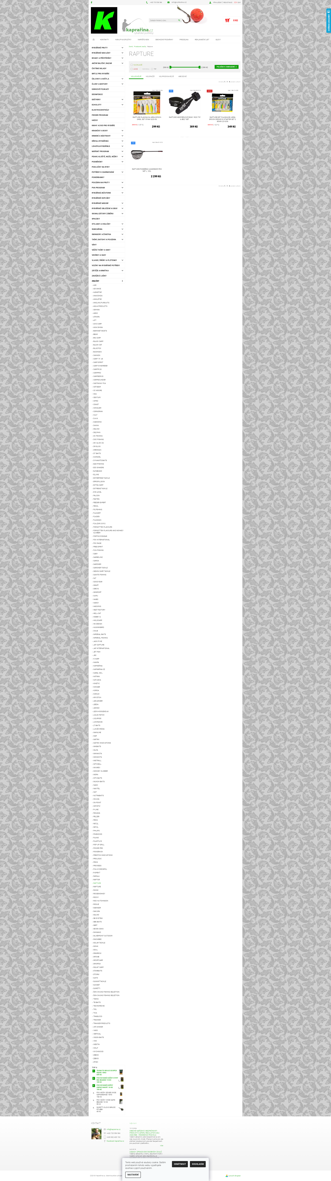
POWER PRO (98, 848)
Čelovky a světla (100, 79)
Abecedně (182, 76)
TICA (95, 1013)
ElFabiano (97, 471)
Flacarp (97, 513)
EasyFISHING (98, 464)
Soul (95, 950)
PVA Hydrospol (100, 869)
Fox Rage (97, 543)
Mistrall (97, 761)
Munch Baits (99, 781)
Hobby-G (97, 617)
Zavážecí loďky (99, 276)
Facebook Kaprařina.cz (115, 1141)
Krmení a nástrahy (101, 136)
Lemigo (96, 708)
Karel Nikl (98, 673)
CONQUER (97, 408)
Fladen (96, 516)
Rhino (96, 890)
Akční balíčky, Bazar (102, 63)
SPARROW (97, 953)
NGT (95, 792)
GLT (94, 578)
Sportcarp (98, 960)
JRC (94, 655)
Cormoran (98, 411)
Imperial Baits (99, 634)
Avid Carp (97, 324)
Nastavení (133, 1174)
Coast (96, 404)
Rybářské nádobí (100, 203)
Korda (96, 690)
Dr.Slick (97, 446)
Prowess (97, 866)
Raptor (96, 880)
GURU (95, 596)
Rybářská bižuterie (101, 193)
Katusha (97, 680)
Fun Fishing (98, 550)
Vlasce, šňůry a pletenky (104, 260)
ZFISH (95, 1062)
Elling (96, 474)
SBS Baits (97, 922)
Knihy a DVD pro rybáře (103, 125)
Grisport (97, 592)
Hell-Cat (97, 613)
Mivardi (96, 767)
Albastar (97, 292)
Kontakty (104, 40)
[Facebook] (92, 2)
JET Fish (96, 652)
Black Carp (98, 341)
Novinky (133, 1123)
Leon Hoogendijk (101, 711)
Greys (96, 589)
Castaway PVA (99, 383)
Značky (95, 281)
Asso (95, 313)
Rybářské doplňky (101, 198)
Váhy (94, 245)
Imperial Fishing (100, 638)
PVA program (98, 188)
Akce (136, 69)
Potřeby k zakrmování (103, 172)
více (161, 1146)
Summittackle (99, 981)
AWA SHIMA (98, 327)
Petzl (96, 824)
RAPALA (96, 876)
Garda (96, 561)
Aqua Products (100, 306)
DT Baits (97, 453)
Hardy (96, 603)
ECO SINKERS (98, 467)
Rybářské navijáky (101, 53)
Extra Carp (98, 485)
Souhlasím (198, 1164)
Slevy (218, 40)
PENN (95, 820)
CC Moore (97, 390)
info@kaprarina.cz (113, 1129)
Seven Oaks (98, 929)
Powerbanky (98, 177)
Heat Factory (99, 610)
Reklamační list (202, 40)
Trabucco (97, 1016)
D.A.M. (95, 418)
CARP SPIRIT (98, 362)
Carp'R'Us (97, 369)
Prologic (97, 859)
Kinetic (96, 683)
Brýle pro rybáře (100, 74)
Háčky (95, 120)
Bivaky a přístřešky (101, 58)
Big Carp (97, 338)
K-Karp (96, 659)
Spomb (96, 957)
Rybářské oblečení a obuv (105, 208)
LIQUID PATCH (98, 715)
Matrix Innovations (102, 743)
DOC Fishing (98, 439)
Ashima (96, 310)
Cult (95, 415)
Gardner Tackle (100, 568)
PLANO (96, 838)
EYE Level (97, 492)
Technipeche (99, 1006)
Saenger (97, 908)
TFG (95, 1009)
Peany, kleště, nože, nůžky (105, 157)
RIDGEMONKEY (99, 894)
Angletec (97, 299)
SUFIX (95, 978)
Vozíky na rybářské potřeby (106, 265)
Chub (95, 631)
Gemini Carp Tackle (101, 571)
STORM (96, 974)
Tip (155, 69)
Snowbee (97, 939)
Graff (96, 585)
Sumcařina (97, 229)
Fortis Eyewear (100, 536)
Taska (96, 999)
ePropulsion (99, 481)
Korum (96, 694)
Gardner (97, 564)
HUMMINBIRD (98, 627)
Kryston (97, 697)
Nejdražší (150, 76)
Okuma (96, 799)
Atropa (96, 317)
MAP (95, 736)
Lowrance (98, 722)
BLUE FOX (97, 348)
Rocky (96, 897)
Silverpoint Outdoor (102, 936)
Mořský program (100, 151)
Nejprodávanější (166, 76)
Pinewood (97, 834)
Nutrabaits (98, 795)
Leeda (96, 704)
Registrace (227, 2)
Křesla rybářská (100, 141)
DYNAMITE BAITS (100, 460)
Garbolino (98, 557)
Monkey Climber (100, 771)
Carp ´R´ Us (98, 359)
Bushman (97, 352)
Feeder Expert (99, 502)
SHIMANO (97, 932)
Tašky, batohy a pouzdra (104, 239)
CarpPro (97, 373)
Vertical (97, 1034)
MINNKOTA (97, 754)
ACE (94, 285)
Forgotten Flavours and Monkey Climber (108, 532)
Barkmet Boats (100, 331)
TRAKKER (97, 1020)
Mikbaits (97, 746)
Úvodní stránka (94, 39)
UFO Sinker (98, 1027)
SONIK (95, 946)
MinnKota (97, 757)
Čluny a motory (100, 84)
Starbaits (97, 971)
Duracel (97, 457)
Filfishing (97, 509)
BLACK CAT (97, 345)
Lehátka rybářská (101, 146)
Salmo (96, 915)
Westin (96, 1044)
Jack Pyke (97, 641)
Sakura (96, 911)
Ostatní (96, 806)
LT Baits (96, 725)
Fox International (101, 540)
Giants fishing (99, 575)
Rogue (96, 904)
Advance (97, 289)
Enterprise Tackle (101, 478)
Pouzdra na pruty (101, 182)
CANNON (96, 355)
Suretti (96, 988)
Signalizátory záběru (102, 214)
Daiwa (96, 425)
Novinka (145, 69)
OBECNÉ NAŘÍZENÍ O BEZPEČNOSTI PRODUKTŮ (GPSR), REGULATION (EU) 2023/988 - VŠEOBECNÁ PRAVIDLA (144, 1133)
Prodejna (184, 40)
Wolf (95, 1048)
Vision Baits (98, 1037)
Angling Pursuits (101, 303)
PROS (95, 862)
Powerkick (98, 852)
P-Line (96, 809)
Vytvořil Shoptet (234, 1176)
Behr (95, 334)
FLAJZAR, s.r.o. (99, 523)
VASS (95, 1030)
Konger (96, 687)
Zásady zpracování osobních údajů (146, 1152)
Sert (95, 925)
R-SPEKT (96, 873)
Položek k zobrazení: (226, 67)
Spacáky (96, 219)
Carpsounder (99, 380)
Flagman (97, 520)
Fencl (96, 506)
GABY (95, 554)
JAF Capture (98, 645)
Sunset (96, 985)
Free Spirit (98, 547)
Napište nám (143, 40)
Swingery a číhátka (101, 234)
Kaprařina (98, 666)
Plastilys (97, 841)
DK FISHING (98, 436)
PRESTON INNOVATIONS (102, 855)
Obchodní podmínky (164, 40)
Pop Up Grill (98, 845)
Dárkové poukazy (100, 89)
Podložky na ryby (101, 167)
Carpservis (98, 376)
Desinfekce (97, 94)
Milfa (95, 750)
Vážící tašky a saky (101, 250)
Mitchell (97, 764)
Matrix (96, 739)
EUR (239, 2)
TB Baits (97, 1002)
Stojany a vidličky (101, 224)
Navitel (96, 788)
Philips (96, 831)
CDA (95, 394)
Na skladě (138, 65)
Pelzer (96, 816)
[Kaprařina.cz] (104, 20)
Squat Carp (98, 967)
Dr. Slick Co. (98, 443)
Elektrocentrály (100, 110)
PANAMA (96, 813)
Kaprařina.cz (99, 669)
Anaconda (98, 296)
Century (97, 397)
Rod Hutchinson (100, 901)
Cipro (95, 401)
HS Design (97, 624)
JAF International (101, 648)
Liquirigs (97, 718)
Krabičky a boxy (100, 131)
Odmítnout (180, 1164)
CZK (235, 2)
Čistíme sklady (99, 68)
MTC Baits (97, 778)
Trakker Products (101, 1023)
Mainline (97, 732)
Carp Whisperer (100, 366)
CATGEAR (97, 387)
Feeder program (100, 115)
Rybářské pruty (100, 48)
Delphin (96, 432)
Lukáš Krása (99, 729)
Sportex (97, 964)
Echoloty (96, 105)
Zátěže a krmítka (100, 271)
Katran (96, 676)
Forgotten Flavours (102, 527)
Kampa (96, 662)
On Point (97, 802)
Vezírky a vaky (99, 255)
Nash (95, 785)
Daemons (97, 422)
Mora (95, 774)
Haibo (95, 599)
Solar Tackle (99, 943)
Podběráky (97, 162)
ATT (94, 320)
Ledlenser (98, 701)
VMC (95, 1041)
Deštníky (96, 99)
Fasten (96, 499)
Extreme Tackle (100, 488)
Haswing (97, 606)
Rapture (97, 883)
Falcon (96, 495)
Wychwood (98, 1051)
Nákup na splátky (123, 40)
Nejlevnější (136, 76)
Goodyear (97, 582)
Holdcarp (97, 620)
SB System (98, 918)
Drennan (97, 450)
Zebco (96, 1055)
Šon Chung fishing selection (106, 992)
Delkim (96, 429)
